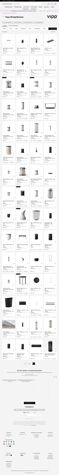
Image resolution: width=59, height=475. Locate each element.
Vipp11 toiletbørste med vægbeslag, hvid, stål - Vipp (50, 136)
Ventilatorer (26, 6)
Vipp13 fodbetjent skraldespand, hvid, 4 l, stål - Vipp (8, 136)
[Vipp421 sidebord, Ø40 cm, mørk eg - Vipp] (22, 284)
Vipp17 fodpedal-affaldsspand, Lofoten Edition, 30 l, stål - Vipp (50, 354)
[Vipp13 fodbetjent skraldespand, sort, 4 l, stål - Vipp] (22, 88)
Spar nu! (34, 10)
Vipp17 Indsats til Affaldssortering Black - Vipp (8, 311)
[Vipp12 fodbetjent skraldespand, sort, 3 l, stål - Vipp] (22, 197)
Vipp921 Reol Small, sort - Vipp (22, 310)
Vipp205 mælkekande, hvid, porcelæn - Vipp (22, 223)
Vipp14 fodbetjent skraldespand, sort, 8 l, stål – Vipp (22, 158)
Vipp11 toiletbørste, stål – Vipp (36, 331)
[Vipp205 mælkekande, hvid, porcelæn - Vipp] (22, 219)
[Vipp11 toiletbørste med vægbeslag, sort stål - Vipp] (36, 44)
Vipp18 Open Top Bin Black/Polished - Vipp (48, 223)
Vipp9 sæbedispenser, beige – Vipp (8, 180)
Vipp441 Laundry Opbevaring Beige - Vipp (8, 158)
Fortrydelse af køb (36, 437)
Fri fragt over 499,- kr (50, 436)
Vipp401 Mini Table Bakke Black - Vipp (22, 245)
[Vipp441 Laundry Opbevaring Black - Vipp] (8, 350)
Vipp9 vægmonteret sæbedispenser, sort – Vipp (22, 70)
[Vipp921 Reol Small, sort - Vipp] (22, 306)
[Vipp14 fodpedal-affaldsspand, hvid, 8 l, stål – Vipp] (36, 175)
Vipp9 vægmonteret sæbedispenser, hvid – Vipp (22, 267)
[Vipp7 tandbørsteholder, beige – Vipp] (8, 197)
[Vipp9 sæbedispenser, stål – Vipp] (50, 197)
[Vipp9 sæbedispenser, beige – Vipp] (8, 175)
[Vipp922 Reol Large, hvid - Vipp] (50, 306)
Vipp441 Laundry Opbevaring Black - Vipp (8, 354)
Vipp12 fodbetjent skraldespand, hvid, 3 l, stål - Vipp (36, 92)
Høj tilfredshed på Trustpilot (10, 0)
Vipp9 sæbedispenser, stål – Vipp (50, 201)
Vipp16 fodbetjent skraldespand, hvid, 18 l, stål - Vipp (36, 201)
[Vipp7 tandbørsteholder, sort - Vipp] (8, 219)
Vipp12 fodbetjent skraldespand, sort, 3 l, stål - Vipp (22, 201)
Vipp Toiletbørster (38, 22)
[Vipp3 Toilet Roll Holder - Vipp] (50, 109)
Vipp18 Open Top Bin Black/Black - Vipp (20, 354)
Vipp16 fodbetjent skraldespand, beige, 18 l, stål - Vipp (22, 136)
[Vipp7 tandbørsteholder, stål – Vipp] (36, 219)
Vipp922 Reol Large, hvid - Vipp (50, 310)
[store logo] (7, 4)
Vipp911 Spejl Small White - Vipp (36, 311)
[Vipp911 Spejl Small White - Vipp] (36, 306)
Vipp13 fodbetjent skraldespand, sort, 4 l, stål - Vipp (22, 92)
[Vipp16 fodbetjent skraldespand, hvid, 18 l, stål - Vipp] (36, 197)
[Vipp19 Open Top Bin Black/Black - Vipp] (50, 240)
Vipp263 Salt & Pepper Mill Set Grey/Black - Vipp (36, 114)
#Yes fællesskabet (50, 455)
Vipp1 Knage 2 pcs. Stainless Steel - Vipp (8, 49)
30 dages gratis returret (50, 435)
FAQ (8, 436)
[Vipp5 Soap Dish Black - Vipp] (50, 175)
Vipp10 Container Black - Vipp (36, 266)
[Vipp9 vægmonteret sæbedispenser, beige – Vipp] (8, 284)
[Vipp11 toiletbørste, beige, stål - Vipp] (50, 66)
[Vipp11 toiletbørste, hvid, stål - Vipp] (36, 66)
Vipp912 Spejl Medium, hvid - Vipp (50, 289)
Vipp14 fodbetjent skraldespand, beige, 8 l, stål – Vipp (8, 114)
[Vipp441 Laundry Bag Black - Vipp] (36, 240)
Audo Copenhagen (8, 463)
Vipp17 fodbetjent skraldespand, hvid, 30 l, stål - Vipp (22, 114)
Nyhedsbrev (50, 434)
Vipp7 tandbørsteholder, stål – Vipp (36, 223)
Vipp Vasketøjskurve (7, 22)
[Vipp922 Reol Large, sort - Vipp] (36, 350)
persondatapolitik (33, 425)
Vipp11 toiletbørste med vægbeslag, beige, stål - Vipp (8, 267)
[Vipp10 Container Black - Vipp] (36, 262)
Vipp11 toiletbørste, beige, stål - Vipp (50, 70)
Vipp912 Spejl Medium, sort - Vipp (50, 267)
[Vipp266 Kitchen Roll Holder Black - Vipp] (36, 153)
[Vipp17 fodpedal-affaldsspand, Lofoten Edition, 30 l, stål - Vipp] (50, 350)
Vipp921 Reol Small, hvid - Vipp (8, 69)
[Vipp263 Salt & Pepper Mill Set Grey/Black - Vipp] (36, 109)
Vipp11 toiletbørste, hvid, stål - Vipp (36, 70)
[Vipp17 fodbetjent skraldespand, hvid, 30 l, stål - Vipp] (22, 109)
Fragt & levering (36, 434)
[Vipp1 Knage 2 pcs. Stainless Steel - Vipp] (8, 44)
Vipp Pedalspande (17, 22)
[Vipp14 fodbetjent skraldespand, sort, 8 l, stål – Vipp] (22, 153)
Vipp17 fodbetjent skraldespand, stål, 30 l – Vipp (36, 136)
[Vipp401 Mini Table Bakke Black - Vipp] (22, 240)
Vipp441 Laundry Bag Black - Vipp (36, 245)
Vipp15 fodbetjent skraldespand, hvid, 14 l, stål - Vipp (50, 92)
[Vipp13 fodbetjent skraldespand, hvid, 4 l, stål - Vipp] (8, 131)
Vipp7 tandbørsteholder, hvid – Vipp (8, 245)
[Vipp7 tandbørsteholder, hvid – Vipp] (8, 240)
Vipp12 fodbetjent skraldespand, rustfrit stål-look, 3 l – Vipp (8, 92)
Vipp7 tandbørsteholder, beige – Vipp (8, 201)
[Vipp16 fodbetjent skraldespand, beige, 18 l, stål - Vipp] (22, 131)
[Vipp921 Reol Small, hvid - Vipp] (8, 66)
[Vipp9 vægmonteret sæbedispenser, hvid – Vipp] (22, 262)
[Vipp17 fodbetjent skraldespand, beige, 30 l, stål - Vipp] (50, 328)
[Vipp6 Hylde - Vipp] (50, 44)
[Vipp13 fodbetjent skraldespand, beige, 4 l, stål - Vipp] (22, 175)
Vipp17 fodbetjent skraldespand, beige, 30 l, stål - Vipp (50, 332)
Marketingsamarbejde (50, 458)
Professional (34, 9)
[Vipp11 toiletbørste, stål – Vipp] (36, 328)
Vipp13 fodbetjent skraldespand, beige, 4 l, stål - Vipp (22, 180)
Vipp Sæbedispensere (28, 22)
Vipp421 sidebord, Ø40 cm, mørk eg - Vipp (22, 289)
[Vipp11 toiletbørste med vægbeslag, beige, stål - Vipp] (8, 262)
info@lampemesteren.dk (8, 435)
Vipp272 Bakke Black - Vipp (36, 288)
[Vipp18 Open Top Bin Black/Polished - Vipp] (50, 219)
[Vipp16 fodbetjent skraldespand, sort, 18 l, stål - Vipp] (50, 153)
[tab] (5, 29)
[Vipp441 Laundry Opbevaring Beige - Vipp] (8, 153)
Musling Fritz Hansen (8, 464)
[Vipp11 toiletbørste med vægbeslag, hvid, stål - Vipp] (50, 131)
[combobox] (27, 4)
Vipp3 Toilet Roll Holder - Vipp (50, 113)
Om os (36, 455)
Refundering (36, 436)
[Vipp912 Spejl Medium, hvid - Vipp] (50, 284)
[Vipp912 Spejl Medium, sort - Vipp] (50, 262)
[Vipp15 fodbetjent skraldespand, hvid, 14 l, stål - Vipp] (50, 88)
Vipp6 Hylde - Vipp (48, 48)
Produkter (4, 25)
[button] (14, 45)
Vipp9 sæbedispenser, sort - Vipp (22, 49)
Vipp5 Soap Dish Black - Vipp (50, 179)
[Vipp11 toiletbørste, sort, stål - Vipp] (22, 328)
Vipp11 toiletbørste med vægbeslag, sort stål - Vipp (35, 49)
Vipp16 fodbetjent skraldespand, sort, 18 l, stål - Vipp (50, 158)
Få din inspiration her (29, 402)
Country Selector (36, 458)
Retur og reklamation (36, 435)
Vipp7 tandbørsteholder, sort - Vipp (8, 223)
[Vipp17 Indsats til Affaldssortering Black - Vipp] (8, 306)
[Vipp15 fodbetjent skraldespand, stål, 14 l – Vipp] (8, 328)
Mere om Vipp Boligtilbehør (13, 25)
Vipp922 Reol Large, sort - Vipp (36, 353)
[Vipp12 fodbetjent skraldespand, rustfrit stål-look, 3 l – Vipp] (8, 88)
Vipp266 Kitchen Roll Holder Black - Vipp (36, 158)
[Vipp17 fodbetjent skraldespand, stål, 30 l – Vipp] (36, 131)
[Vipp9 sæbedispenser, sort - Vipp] (22, 44)
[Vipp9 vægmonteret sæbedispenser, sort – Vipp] (22, 66)
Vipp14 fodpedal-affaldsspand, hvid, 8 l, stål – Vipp (36, 180)
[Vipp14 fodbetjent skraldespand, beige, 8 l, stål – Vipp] (8, 109)
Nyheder (52, 6)
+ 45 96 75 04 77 (9, 434)
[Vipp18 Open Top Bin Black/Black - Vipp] (22, 350)
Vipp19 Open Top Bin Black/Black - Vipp (48, 245)
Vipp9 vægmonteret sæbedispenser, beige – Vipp (8, 289)
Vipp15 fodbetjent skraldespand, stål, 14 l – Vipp (8, 332)
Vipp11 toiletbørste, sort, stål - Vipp (22, 332)
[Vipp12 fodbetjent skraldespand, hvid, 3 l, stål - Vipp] (36, 88)
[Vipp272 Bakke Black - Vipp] (36, 284)
